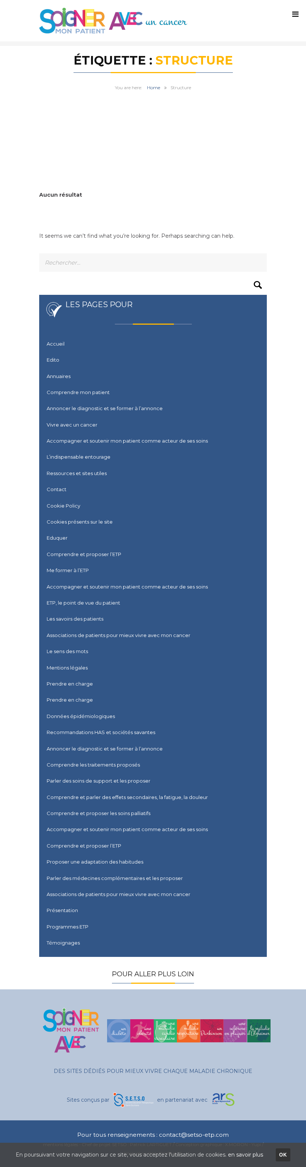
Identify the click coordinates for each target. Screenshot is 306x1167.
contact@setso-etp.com (194, 1134)
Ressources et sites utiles (77, 473)
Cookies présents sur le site (80, 522)
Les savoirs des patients (75, 619)
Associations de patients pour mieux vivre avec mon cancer (118, 635)
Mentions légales (67, 668)
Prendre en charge (70, 684)
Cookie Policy (63, 506)
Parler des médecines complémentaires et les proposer (115, 878)
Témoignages (63, 943)
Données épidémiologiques (81, 716)
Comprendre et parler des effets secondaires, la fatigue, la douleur (127, 797)
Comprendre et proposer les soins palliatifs (98, 813)
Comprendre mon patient (78, 392)
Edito (53, 360)
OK (283, 1155)
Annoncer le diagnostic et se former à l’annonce (105, 408)
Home (153, 87)
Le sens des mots (67, 651)
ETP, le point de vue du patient (83, 603)
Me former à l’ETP (68, 570)
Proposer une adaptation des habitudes (95, 862)
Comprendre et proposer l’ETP (84, 554)
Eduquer (57, 538)
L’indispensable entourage (78, 457)
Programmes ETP (67, 927)
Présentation (62, 910)
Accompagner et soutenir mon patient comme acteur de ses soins (127, 441)
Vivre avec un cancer (72, 425)
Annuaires (59, 376)
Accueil (56, 344)
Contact (56, 489)
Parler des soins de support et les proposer (98, 781)
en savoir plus (245, 1154)
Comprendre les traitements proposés (93, 765)
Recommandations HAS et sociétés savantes (101, 732)
